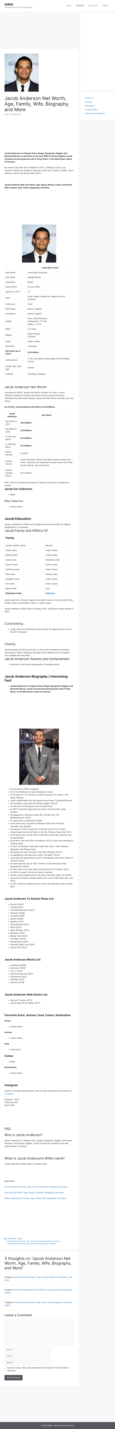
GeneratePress (68, 1425)
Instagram (8, 1094)
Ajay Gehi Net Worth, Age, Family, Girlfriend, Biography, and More (34, 1192)
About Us (89, 98)
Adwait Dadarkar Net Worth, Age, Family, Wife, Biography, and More (35, 1198)
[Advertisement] (42, 30)
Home (68, 6)
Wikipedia (50, 593)
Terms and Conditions (95, 113)
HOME (19, 1239)
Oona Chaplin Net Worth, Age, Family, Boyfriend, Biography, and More (35, 1187)
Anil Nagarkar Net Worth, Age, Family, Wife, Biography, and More (31, 1244)
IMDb (47, 588)
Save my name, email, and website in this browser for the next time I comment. (38, 1369)
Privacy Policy (91, 109)
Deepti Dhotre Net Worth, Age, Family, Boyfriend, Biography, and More (33, 1241)
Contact (88, 102)
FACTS (105, 6)
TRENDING (79, 6)
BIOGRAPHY (93, 6)
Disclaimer (89, 106)
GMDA (8, 4)
